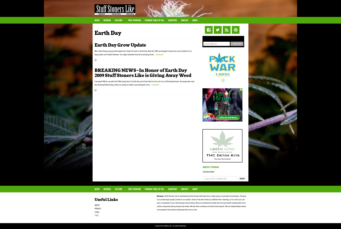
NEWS (97, 20)
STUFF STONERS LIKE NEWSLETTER (223, 38)
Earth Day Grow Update (120, 45)
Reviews (107, 20)
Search (242, 178)
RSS (227, 30)
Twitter (218, 30)
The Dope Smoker (208, 171)
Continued (159, 54)
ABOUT (97, 205)
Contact (184, 20)
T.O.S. (97, 215)
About (195, 20)
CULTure (119, 20)
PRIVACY (98, 208)
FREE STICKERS (134, 20)
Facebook (209, 30)
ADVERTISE (172, 20)
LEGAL (97, 212)
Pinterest (235, 30)
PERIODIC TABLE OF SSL (154, 20)
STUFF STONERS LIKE (115, 9)
